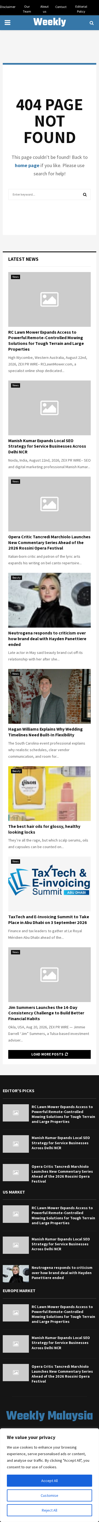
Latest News (23, 259)
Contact (61, 7)
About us (44, 8)
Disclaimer (7, 7)
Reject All (49, 1510)
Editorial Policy (81, 8)
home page (27, 165)
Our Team (27, 8)
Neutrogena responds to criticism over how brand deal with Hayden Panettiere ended (47, 638)
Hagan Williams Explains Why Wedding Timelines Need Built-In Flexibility (45, 732)
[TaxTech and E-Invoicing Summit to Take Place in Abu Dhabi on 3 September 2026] (49, 884)
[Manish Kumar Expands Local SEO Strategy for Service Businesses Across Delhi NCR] (49, 408)
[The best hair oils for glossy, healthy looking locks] (49, 793)
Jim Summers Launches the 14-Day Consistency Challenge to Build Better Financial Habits (46, 1013)
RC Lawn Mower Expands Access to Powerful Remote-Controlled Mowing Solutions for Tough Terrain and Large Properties (46, 340)
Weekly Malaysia (49, 29)
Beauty (16, 577)
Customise (49, 1495)
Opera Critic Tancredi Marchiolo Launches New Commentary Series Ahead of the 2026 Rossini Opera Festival (49, 542)
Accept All (49, 1480)
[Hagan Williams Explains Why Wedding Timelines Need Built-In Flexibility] (49, 696)
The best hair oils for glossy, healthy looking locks (44, 829)
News (15, 277)
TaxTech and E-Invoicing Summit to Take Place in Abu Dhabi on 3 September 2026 (48, 919)
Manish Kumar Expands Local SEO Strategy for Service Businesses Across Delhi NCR (47, 446)
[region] (49, 1475)
